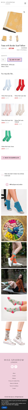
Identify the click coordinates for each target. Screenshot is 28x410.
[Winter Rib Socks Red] (21, 85)
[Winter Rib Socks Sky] (7, 85)
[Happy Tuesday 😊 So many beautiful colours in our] (14, 281)
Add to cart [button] (16, 60)
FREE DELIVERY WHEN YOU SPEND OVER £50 (14, 175)
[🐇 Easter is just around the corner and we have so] (14, 334)
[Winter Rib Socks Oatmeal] (21, 109)
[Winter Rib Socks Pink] (7, 109)
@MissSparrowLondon (16, 184)
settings (16, 404)
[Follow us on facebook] (12, 366)
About (14, 373)
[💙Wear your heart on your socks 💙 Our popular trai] (14, 202)
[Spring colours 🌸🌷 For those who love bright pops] (14, 308)
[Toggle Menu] (25, 3)
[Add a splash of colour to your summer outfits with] (14, 228)
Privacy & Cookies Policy (14, 381)
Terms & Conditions (14, 386)
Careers (14, 376)
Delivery (14, 378)
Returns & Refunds (14, 383)
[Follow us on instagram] (15, 366)
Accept (4, 407)
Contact (14, 388)
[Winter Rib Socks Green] (7, 136)
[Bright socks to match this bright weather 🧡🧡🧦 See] (14, 255)
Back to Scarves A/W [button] (12, 158)
